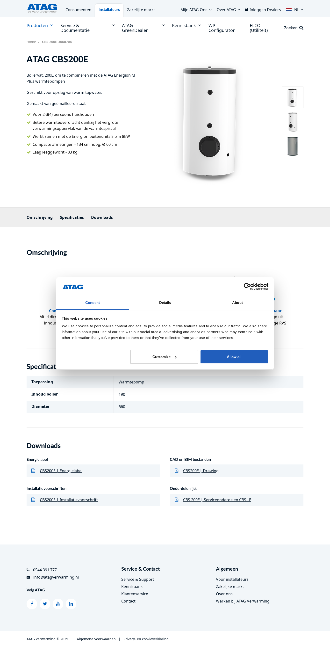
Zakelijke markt (141, 9)
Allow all (234, 357)
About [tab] (237, 303)
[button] (294, 8)
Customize (161, 357)
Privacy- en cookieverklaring (146, 639)
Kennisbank (132, 586)
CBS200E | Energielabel (61, 470)
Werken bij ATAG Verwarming (243, 601)
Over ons (224, 593)
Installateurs (109, 10)
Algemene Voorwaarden (96, 639)
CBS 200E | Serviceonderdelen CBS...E (217, 499)
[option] (212, 122)
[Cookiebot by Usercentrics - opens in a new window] (247, 286)
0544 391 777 (45, 570)
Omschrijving (40, 217)
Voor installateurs (232, 579)
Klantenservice (134, 593)
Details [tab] (165, 303)
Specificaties (72, 217)
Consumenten (78, 9)
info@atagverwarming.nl (56, 577)
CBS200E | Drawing (201, 470)
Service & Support (137, 579)
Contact (128, 601)
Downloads (102, 217)
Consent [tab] (92, 303)
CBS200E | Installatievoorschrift (69, 499)
